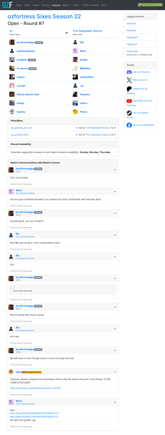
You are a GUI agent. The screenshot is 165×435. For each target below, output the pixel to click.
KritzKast (131, 30)
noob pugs (132, 51)
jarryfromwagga (26, 42)
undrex (21, 77)
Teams (35, 5)
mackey (21, 111)
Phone (83, 111)
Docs (103, 5)
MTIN (18, 171)
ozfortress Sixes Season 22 (44, 16)
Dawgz (20, 103)
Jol (81, 85)
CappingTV (132, 37)
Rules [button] (66, 5)
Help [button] (76, 5)
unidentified (86, 77)
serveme (131, 23)
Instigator (22, 59)
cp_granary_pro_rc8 (21, 127)
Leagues (55, 5)
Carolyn (21, 85)
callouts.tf (132, 44)
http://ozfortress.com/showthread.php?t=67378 (35, 388)
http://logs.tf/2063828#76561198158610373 (34, 413)
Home (19, 5)
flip (82, 42)
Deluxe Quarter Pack (28, 94)
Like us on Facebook (143, 124)
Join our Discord (141, 71)
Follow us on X (139, 80)
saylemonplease (26, 51)
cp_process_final (19, 134)
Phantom (85, 94)
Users (27, 5)
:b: (11, 30)
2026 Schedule (91, 5)
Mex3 (83, 51)
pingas (84, 59)
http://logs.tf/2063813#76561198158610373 (34, 416)
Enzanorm (22, 68)
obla (18, 371)
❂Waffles (85, 68)
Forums (45, 5)
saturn (83, 103)
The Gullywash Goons (87, 30)
